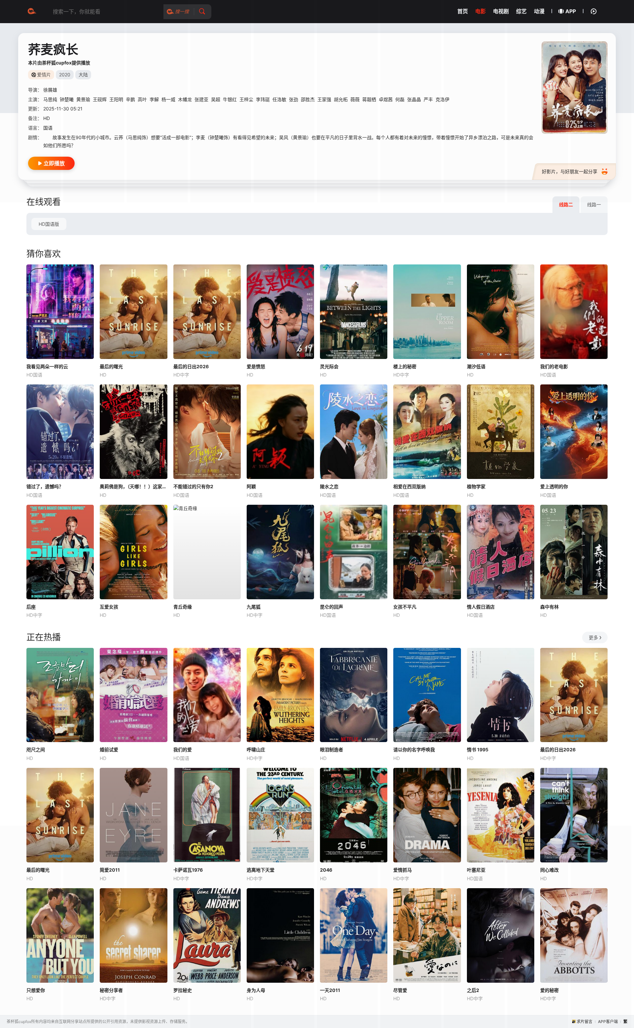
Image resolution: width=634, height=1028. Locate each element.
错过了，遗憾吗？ (44, 486)
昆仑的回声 (331, 607)
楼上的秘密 (404, 366)
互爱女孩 (109, 607)
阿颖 (251, 486)
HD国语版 (49, 224)
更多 (593, 637)
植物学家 (476, 486)
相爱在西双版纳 (409, 486)
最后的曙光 (111, 366)
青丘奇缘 (182, 607)
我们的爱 (182, 749)
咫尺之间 (35, 749)
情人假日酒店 (481, 607)
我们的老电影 (554, 366)
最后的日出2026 (191, 366)
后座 (31, 607)
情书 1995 (477, 749)
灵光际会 (329, 366)
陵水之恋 (329, 486)
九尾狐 (254, 607)
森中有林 (549, 607)
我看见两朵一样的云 (47, 366)
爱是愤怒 (256, 366)
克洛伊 (442, 99)
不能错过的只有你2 (193, 486)
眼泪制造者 (331, 749)
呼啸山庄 (256, 749)
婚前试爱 (109, 749)
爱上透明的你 (554, 486)
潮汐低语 (476, 366)
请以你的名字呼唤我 (414, 749)
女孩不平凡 (404, 607)
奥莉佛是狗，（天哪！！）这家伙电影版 (133, 486)
